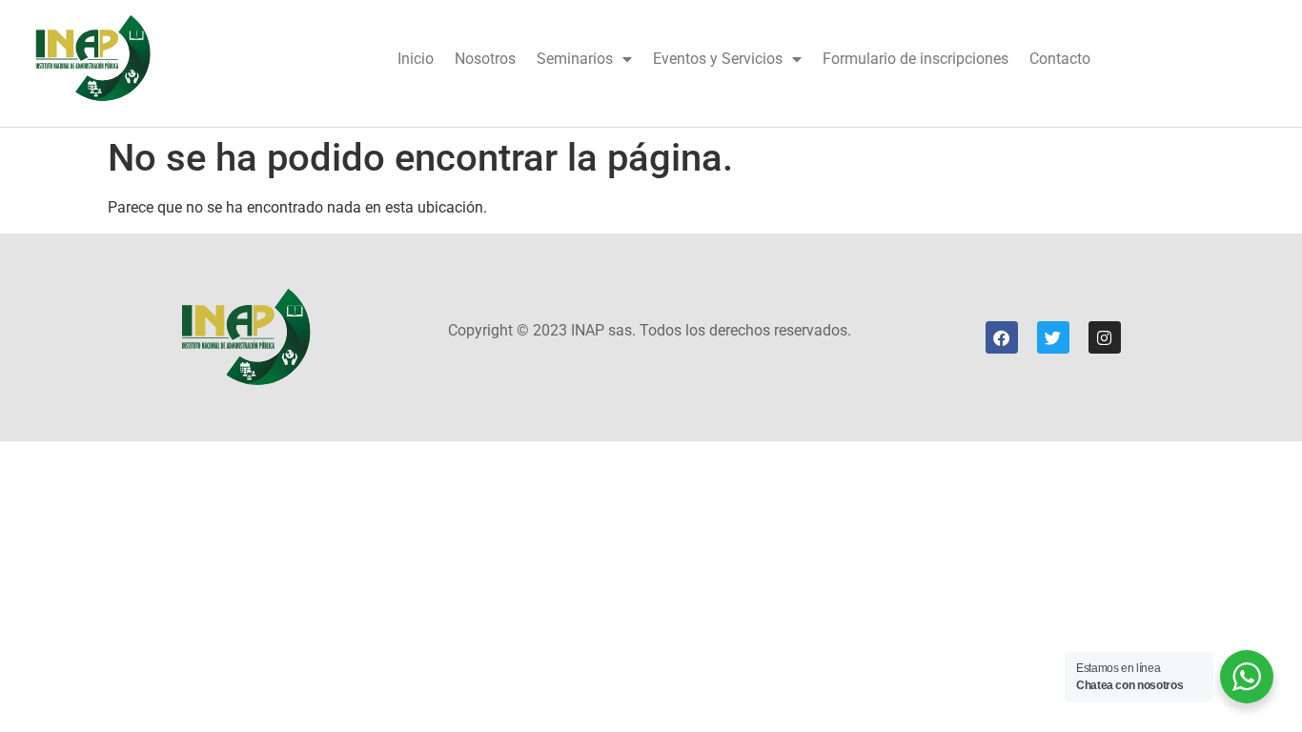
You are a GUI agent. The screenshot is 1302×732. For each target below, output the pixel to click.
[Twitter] (1053, 337)
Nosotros (485, 59)
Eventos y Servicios (718, 59)
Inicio (415, 59)
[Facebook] (1002, 337)
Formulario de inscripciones (915, 59)
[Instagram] (1104, 337)
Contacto (1059, 59)
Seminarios (575, 59)
